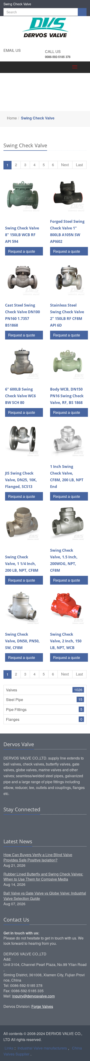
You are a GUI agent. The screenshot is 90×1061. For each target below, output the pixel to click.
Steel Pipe (14, 699)
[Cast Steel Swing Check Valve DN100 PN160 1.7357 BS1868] (22, 278)
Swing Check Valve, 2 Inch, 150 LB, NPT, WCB (65, 641)
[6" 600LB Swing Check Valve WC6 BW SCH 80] (22, 362)
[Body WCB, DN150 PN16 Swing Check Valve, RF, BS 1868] (67, 362)
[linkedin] (7, 823)
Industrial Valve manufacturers (42, 1048)
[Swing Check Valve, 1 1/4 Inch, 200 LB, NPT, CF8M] (22, 523)
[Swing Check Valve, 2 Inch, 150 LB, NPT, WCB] (67, 607)
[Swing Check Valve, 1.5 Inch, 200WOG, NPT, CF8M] (67, 523)
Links (9, 1048)
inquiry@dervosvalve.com (33, 996)
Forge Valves (42, 1006)
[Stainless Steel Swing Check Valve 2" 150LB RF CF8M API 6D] (67, 278)
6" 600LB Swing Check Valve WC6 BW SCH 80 (20, 396)
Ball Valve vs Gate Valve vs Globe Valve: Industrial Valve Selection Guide (44, 895)
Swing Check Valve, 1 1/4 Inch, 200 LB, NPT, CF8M (21, 563)
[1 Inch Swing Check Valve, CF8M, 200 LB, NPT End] (67, 439)
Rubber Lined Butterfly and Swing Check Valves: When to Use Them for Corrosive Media (43, 876)
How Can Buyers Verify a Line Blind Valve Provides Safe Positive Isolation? (37, 857)
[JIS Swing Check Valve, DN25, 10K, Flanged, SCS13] (22, 439)
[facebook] (16, 823)
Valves (11, 690)
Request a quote (22, 251)
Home (12, 118)
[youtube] (33, 823)
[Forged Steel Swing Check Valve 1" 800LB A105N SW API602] (67, 194)
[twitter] (25, 823)
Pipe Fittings (16, 709)
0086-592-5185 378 (57, 57)
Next (65, 164)
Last (79, 164)
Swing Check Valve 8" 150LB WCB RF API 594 (22, 235)
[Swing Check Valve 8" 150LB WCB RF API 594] (22, 194)
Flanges (12, 719)
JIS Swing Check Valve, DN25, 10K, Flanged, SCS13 (21, 480)
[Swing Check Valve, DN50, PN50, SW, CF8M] (22, 607)
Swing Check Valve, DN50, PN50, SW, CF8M (22, 641)
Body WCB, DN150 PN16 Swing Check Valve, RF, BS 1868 (67, 396)
